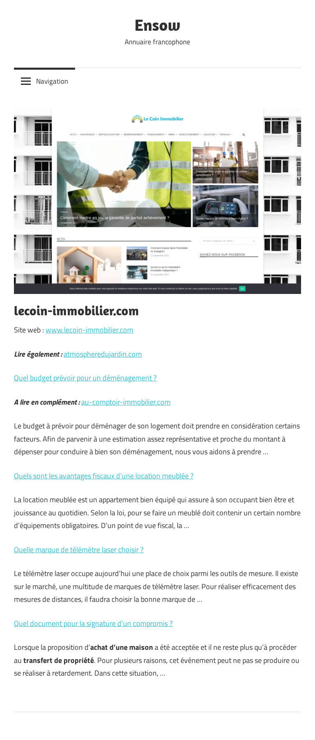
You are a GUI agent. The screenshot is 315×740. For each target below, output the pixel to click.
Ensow (157, 24)
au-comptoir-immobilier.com (126, 402)
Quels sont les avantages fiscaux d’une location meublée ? (104, 475)
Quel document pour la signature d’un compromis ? (93, 623)
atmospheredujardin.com (103, 354)
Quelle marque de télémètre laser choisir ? (79, 549)
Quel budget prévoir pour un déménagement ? (85, 377)
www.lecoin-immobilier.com (89, 329)
